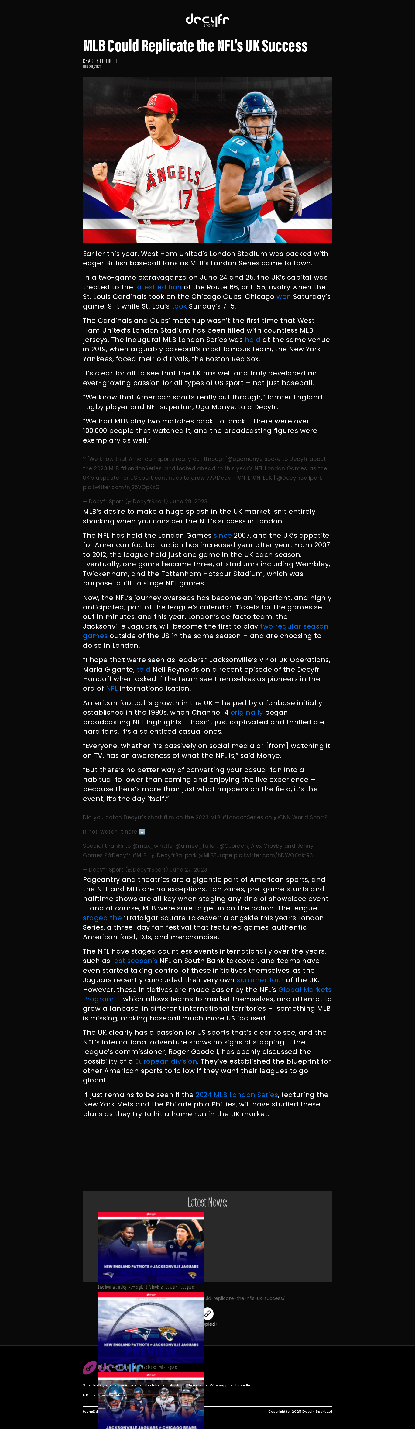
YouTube (152, 1385)
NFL (112, 688)
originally (247, 712)
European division (166, 1061)
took (179, 306)
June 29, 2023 (189, 501)
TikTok (173, 1385)
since (223, 535)
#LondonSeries (141, 468)
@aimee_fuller (196, 846)
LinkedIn (242, 1385)
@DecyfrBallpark (299, 478)
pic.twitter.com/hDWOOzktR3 (273, 855)
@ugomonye (245, 459)
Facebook (127, 1385)
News (103, 1395)
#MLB (139, 855)
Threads (194, 1385)
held (253, 339)
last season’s (135, 960)
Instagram (102, 1385)
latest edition (158, 287)
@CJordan (233, 846)
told (144, 669)
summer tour (260, 980)
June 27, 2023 (189, 869)
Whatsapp (219, 1385)
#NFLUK (262, 478)
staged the (102, 918)
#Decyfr (223, 478)
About (121, 1395)
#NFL (243, 478)
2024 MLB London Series (237, 1094)
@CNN (282, 817)
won (283, 296)
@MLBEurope (215, 855)
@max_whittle (152, 846)
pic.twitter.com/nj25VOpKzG (121, 487)
